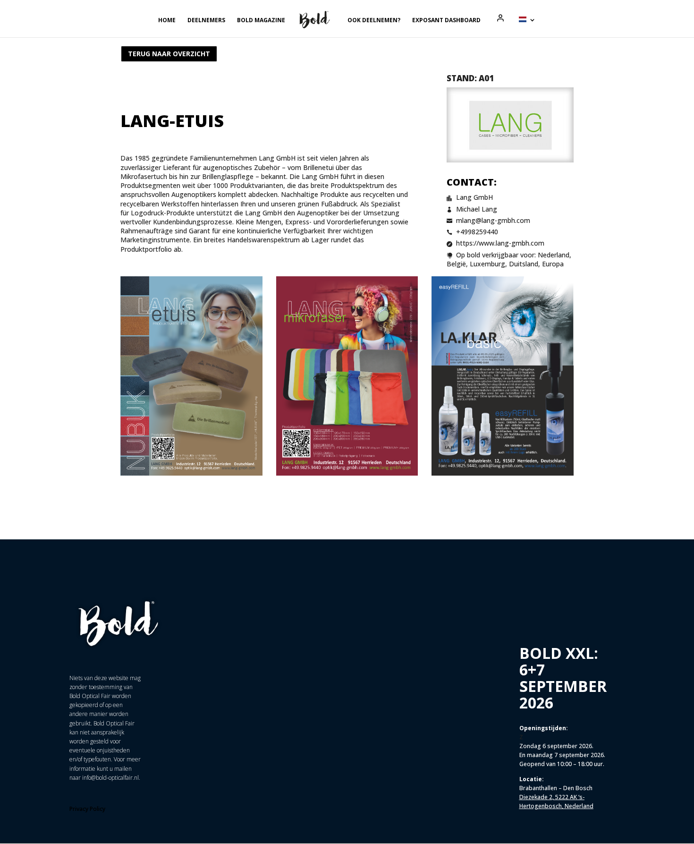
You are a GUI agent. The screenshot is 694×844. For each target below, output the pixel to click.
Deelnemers (206, 20)
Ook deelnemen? (373, 20)
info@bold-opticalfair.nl (110, 778)
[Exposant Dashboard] (500, 18)
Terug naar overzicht (169, 53)
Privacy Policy (87, 809)
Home (167, 20)
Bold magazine (261, 20)
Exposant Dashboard (446, 20)
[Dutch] (527, 27)
